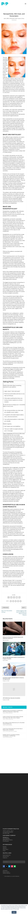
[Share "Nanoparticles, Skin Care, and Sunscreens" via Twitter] (11, 597)
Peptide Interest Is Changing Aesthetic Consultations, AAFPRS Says (11, 735)
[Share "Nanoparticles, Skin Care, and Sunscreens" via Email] (16, 597)
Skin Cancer (18, 18)
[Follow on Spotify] (15, 866)
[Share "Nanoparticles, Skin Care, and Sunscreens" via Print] (19, 597)
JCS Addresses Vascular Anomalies (11, 698)
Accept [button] (14, 912)
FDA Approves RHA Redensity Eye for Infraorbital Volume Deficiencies (13, 723)
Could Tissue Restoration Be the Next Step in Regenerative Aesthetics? (13, 729)
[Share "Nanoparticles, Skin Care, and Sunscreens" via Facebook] (8, 597)
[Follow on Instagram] (12, 866)
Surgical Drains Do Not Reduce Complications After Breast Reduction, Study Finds (13, 711)
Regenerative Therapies (12, 731)
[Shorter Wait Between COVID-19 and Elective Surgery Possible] (14, 648)
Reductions (10, 713)
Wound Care (10, 719)
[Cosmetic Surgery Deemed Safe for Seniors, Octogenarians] (14, 669)
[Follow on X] (7, 866)
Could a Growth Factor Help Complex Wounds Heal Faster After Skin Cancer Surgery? (13, 717)
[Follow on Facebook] (4, 866)
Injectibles (10, 725)
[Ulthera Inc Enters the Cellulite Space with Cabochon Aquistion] (14, 628)
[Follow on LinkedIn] (9, 866)
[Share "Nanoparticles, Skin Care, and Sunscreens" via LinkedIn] (14, 597)
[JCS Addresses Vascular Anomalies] (14, 689)
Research (12, 18)
